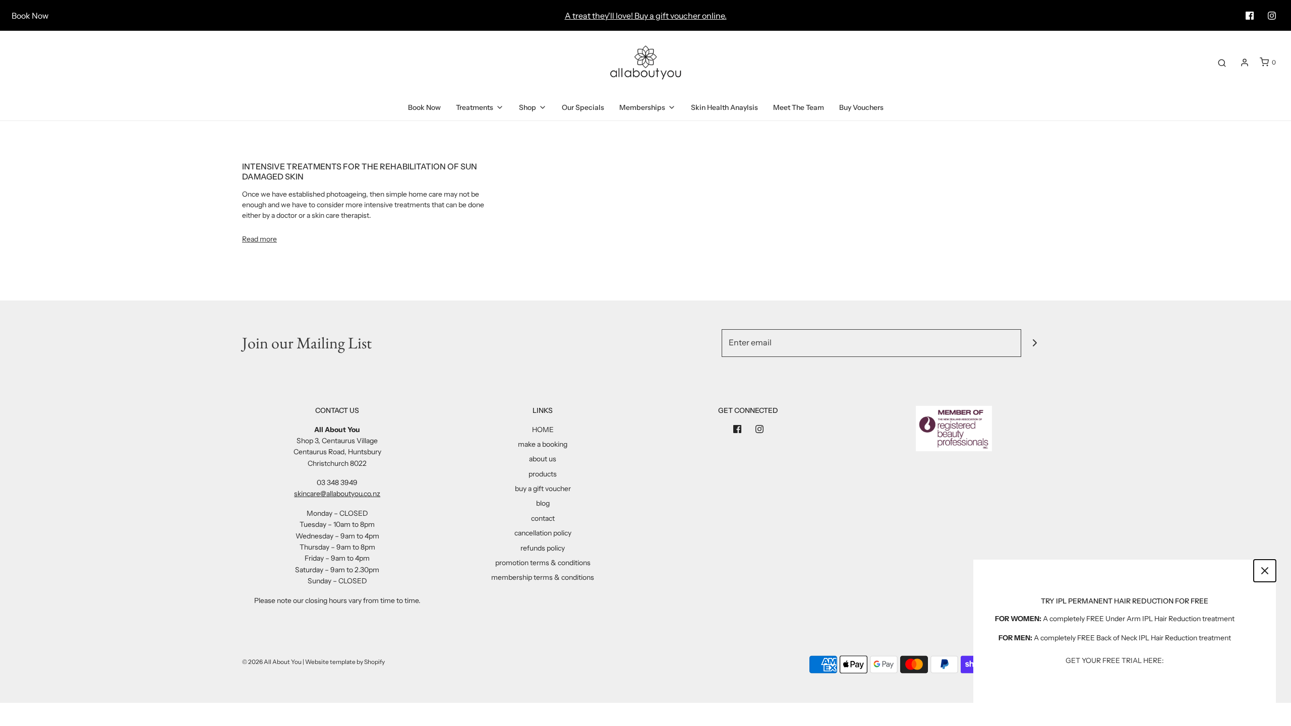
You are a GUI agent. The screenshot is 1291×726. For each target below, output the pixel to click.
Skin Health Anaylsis (724, 107)
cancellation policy (542, 532)
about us (542, 458)
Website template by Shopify (345, 662)
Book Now (30, 16)
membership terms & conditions (542, 577)
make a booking (542, 444)
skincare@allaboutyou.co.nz (337, 493)
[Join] (1035, 343)
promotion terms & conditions (543, 562)
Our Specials (583, 107)
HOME (543, 429)
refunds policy (542, 548)
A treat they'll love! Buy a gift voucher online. (646, 16)
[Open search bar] (1222, 62)
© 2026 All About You (272, 662)
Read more (259, 239)
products (543, 473)
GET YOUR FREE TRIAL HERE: (1115, 660)
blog (543, 503)
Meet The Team (798, 107)
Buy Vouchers (861, 107)
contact (543, 518)
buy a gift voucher (543, 488)
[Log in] (1245, 62)
